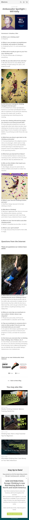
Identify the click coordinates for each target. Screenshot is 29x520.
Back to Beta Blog (15, 380)
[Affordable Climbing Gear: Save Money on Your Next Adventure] (14, 447)
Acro (21, 303)
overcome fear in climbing (19, 338)
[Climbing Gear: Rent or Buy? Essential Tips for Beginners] (14, 422)
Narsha (16, 299)
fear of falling (6, 340)
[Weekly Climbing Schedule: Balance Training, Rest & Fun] (14, 397)
